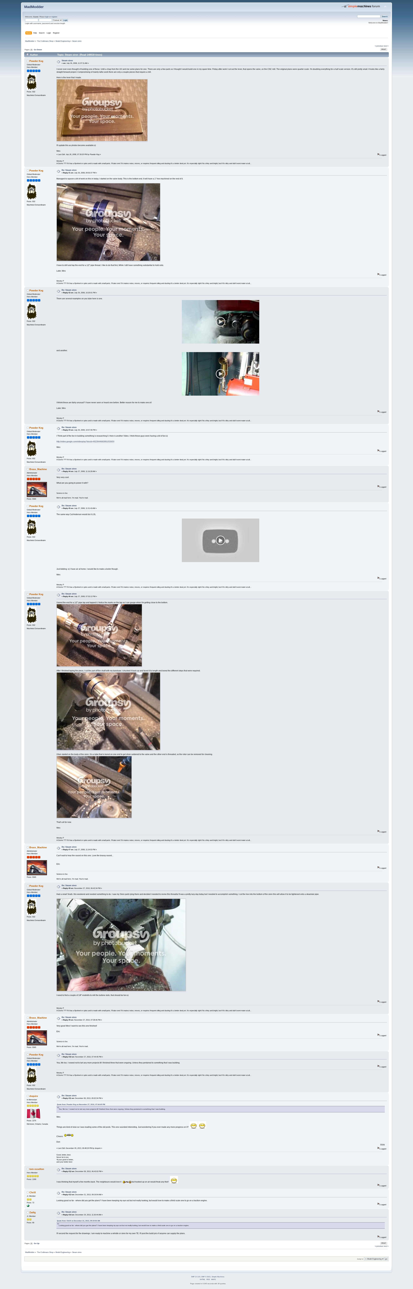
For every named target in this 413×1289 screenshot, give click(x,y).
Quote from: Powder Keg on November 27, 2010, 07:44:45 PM (81, 1104)
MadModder (34, 7)
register (54, 17)
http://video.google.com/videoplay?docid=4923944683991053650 (85, 441)
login (47, 17)
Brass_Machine (38, 469)
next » (386, 46)
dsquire (33, 1096)
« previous (379, 46)
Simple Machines (218, 1277)
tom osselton (36, 1169)
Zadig (32, 1212)
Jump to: (360, 1259)
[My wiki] (28, 1206)
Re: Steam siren (69, 170)
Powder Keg (36, 61)
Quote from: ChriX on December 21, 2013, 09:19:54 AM (78, 1221)
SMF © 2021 (206, 1277)
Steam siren (67, 60)
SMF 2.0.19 (195, 1277)
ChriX (32, 1192)
